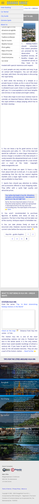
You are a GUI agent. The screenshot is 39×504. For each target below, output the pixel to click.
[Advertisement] (19, 127)
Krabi (3, 431)
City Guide (4, 16)
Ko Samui (5, 415)
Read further (29, 351)
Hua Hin (28, 8)
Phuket (4, 448)
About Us (4, 25)
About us (24, 489)
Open (9, 209)
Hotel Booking (6, 7)
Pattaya (4, 366)
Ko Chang (5, 398)
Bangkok (4, 382)
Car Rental (4, 12)
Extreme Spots (6, 20)
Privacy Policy (16, 489)
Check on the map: (9, 331)
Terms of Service (6, 489)
